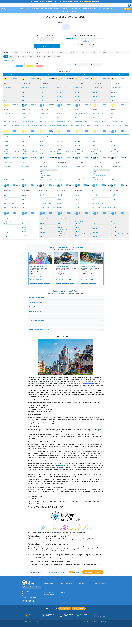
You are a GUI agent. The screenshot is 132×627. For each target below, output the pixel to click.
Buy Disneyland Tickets (87, 279)
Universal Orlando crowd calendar (85, 383)
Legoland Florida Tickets (100, 585)
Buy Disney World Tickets (36, 279)
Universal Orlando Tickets (66, 583)
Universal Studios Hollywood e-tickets (38, 315)
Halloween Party (40, 282)
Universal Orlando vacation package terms (39, 329)
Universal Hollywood (96, 8)
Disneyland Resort (86, 8)
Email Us (28, 4)
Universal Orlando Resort (33, 8)
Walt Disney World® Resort (46, 8)
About (106, 621)
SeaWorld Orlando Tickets (100, 583)
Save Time (80, 44)
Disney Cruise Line (48, 590)
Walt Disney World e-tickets (35, 302)
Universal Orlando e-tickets (35, 306)
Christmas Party (47, 282)
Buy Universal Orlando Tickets (63, 279)
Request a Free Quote (83, 587)
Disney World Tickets (48, 583)
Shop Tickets (95, 1)
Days (87, 41)
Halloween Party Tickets (49, 592)
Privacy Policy (85, 621)
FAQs (33, 4)
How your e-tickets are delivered (36, 297)
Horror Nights (72, 282)
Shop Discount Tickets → (92, 572)
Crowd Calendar (47, 587)
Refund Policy (101, 621)
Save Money (91, 44)
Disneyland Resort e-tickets (35, 311)
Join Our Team (65, 608)
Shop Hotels (87, 1)
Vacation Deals (77, 8)
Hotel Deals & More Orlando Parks (61, 8)
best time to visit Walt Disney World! (53, 550)
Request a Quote (22, 8)
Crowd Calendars (81, 583)
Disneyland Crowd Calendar (50, 599)
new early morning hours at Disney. (91, 431)
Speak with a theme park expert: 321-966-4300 (13, 4)
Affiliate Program (80, 608)
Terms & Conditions (93, 621)
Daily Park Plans (81, 585)
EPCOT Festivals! (63, 465)
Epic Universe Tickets (65, 585)
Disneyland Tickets (48, 596)
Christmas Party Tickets (49, 594)
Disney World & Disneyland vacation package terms (41, 325)
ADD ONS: (6, 60)
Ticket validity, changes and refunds (37, 320)
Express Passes (58, 282)
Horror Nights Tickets (65, 590)
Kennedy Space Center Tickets (101, 587)
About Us (80, 590)
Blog (111, 8)
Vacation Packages (33, 282)
